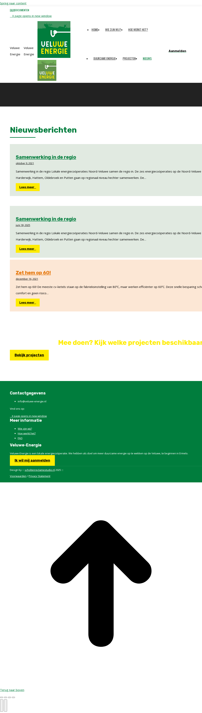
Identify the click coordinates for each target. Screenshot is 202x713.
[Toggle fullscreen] (9, 697)
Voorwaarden (18, 476)
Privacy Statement (39, 476)
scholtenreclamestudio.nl (40, 470)
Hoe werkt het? (27, 433)
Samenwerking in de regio (46, 157)
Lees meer (26, 187)
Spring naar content (13, 3)
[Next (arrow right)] (5, 705)
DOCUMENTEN (21, 10)
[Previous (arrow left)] (1, 705)
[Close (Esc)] (1, 697)
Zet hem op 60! (33, 272)
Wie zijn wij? (25, 428)
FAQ (20, 438)
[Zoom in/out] (13, 697)
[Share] (5, 697)
